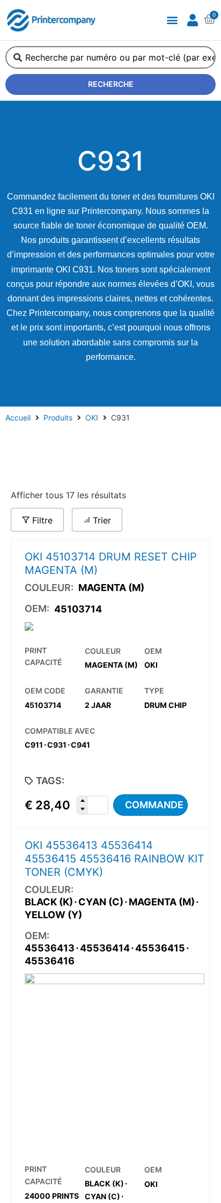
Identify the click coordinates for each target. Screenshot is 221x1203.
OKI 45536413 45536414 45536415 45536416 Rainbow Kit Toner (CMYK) (114, 859)
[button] (172, 20)
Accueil (18, 417)
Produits (57, 417)
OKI (91, 417)
